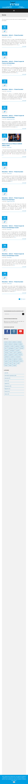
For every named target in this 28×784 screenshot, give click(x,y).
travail (10, 363)
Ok (14, 782)
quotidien (12, 356)
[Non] (26, 779)
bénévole (10, 344)
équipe (10, 365)
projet (16, 354)
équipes (14, 365)
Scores (8, 64)
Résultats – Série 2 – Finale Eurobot (12, 282)
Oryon (15, 352)
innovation (21, 348)
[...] (18, 44)
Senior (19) (7, 394)
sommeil (6, 363)
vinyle (14, 363)
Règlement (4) (7, 388)
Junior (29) (7, 380)
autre (8, 91)
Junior (8, 147)
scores (10, 361)
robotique (10, 359)
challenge (15, 344)
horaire (16, 348)
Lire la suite (24, 46)
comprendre (7, 346)
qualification (7, 356)
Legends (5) (7, 383)
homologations (11, 348)
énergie (6, 365)
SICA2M (21, 361)
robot (6, 359)
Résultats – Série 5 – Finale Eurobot (12, 35)
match (11, 352)
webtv (18, 363)
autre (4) (6, 372)
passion (6, 354)
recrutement (18, 356)
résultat (20, 359)
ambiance (14, 341)
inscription (6, 350)
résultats (6, 361)
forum (6, 348)
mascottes (6, 352)
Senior (11, 64)
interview (17, 350)
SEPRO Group (15, 361)
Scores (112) (7, 391)
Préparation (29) (8, 386)
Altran (10, 341)
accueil (6, 341)
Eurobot (12, 346)
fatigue (22, 346)
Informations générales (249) (10, 375)
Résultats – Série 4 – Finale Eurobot (12, 89)
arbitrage (19, 341)
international (12, 350)
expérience (17, 346)
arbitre (6, 344)
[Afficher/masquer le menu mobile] (14, 10)
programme (11, 354)
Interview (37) (7, 378)
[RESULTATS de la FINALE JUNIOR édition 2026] (14, 138)
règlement (15, 359)
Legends (8, 119)
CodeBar (20, 344)
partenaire (19, 352)
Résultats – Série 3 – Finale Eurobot (12, 171)
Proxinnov (20, 354)
